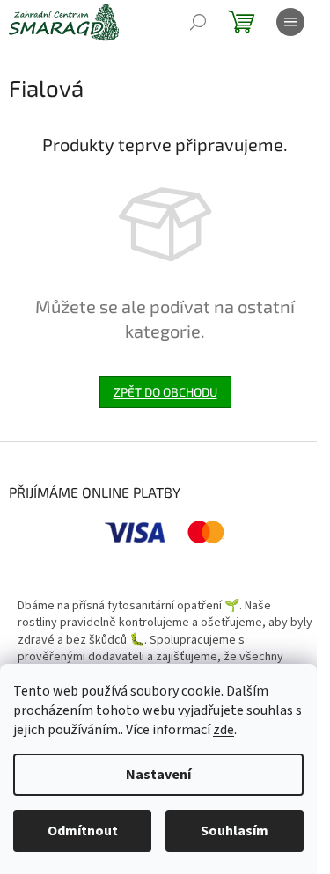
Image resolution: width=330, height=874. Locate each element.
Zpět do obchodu (165, 391)
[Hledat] (198, 22)
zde (223, 729)
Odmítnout (83, 831)
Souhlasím (234, 831)
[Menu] (290, 22)
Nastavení (158, 774)
